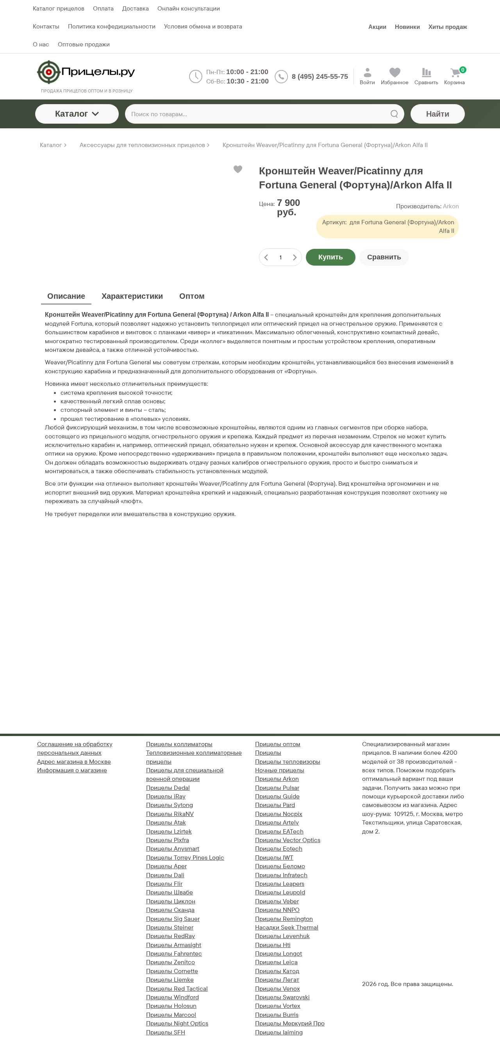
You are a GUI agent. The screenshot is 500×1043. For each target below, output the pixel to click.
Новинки (407, 26)
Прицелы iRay (166, 796)
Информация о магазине (72, 770)
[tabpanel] (250, 414)
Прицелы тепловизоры (287, 761)
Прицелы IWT (274, 857)
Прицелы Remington (284, 919)
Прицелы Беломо (280, 866)
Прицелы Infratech (281, 875)
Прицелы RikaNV (170, 814)
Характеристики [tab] (132, 296)
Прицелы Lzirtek (169, 831)
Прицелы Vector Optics (287, 840)
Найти (437, 114)
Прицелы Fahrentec (174, 953)
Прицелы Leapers (279, 884)
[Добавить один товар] (295, 257)
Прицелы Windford (172, 997)
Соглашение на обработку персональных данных (74, 748)
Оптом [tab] (192, 296)
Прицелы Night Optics (177, 1023)
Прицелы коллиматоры (179, 744)
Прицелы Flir (164, 884)
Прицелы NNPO (277, 910)
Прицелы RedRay (170, 936)
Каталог (71, 114)
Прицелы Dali (165, 875)
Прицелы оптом (277, 744)
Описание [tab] (66, 296)
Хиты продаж (448, 26)
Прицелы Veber (277, 901)
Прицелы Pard (275, 805)
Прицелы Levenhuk (282, 936)
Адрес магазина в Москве (74, 761)
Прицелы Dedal (168, 788)
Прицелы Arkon (277, 779)
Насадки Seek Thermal (286, 927)
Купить (330, 257)
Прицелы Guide (277, 796)
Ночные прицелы (279, 770)
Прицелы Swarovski (282, 997)
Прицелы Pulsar (277, 788)
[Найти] (394, 114)
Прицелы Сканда (170, 910)
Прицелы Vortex (277, 1006)
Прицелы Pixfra (167, 840)
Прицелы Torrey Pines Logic (185, 857)
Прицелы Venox (277, 988)
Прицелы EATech (279, 831)
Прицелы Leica (276, 962)
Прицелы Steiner (169, 927)
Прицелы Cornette (172, 971)
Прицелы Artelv (277, 822)
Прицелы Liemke (170, 980)
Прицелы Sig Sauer (173, 919)
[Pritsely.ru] (86, 72)
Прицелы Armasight (173, 945)
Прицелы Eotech (278, 848)
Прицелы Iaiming (279, 1032)
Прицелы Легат (277, 980)
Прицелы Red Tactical (177, 988)
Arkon (451, 206)
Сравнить (384, 257)
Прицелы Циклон (170, 901)
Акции (377, 26)
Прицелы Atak (166, 822)
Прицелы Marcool (171, 1015)
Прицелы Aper (166, 866)
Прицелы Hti (273, 945)
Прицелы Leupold (280, 892)
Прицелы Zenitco (170, 962)
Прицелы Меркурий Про (290, 1023)
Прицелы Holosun (171, 1006)
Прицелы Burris (276, 1015)
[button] (237, 169)
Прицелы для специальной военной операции (184, 774)
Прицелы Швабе (169, 892)
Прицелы (268, 753)
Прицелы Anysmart (172, 848)
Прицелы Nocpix (278, 814)
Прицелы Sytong (169, 805)
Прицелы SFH (165, 1032)
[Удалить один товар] (266, 257)
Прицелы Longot (278, 953)
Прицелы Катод (277, 971)
